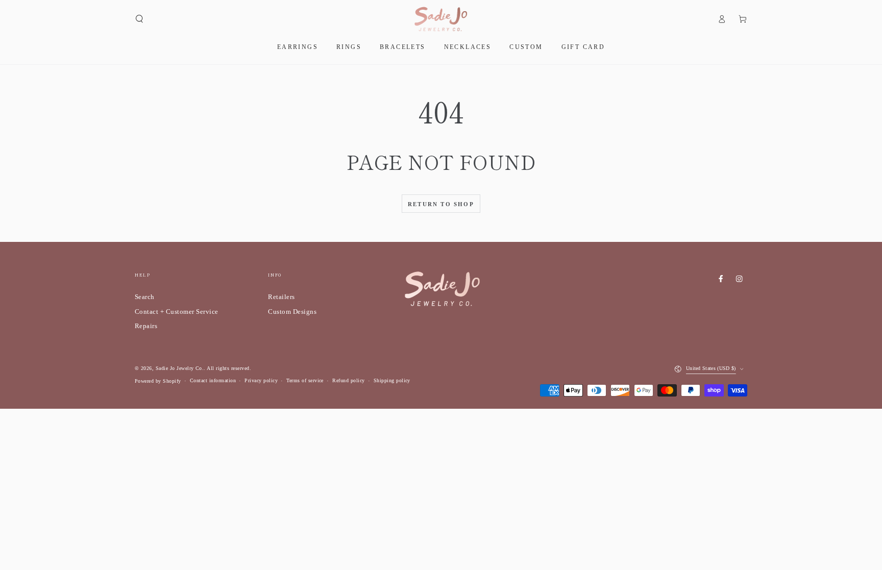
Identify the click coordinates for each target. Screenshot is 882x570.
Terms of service (305, 380)
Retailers (281, 297)
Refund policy (348, 380)
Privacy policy (261, 380)
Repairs (146, 326)
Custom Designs (292, 311)
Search (145, 297)
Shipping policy (392, 380)
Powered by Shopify (158, 381)
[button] (139, 19)
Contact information (213, 380)
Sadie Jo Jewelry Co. (180, 368)
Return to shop (441, 204)
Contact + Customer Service (176, 311)
